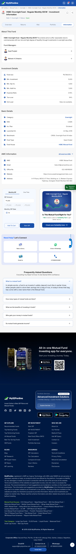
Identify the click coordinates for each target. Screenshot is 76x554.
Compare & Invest (34, 460)
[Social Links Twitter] (15, 410)
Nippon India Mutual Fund (32, 515)
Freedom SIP (32, 433)
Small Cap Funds (10, 523)
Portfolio (53, 25)
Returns (23, 25)
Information (67, 25)
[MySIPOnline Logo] (10, 3)
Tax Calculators (33, 456)
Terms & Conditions (58, 453)
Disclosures (56, 466)
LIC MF (22, 509)
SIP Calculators (33, 453)
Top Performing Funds (12, 433)
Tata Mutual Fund (30, 513)
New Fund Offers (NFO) (36, 436)
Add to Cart (11, 225)
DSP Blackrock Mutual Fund (36, 509)
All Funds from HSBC (65, 154)
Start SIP (27, 225)
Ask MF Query (56, 436)
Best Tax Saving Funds (12, 440)
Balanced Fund (55, 521)
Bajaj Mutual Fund (41, 502)
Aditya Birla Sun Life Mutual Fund (30, 506)
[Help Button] (72, 545)
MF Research (8, 456)
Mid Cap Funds (23, 523)
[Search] (64, 3)
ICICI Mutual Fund (27, 502)
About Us (55, 426)
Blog (6, 453)
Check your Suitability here (55, 225)
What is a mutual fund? (13, 281)
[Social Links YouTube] (20, 410)
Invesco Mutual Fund (11, 509)
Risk (38, 25)
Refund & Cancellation (59, 460)
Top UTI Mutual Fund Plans (13, 513)
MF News (7, 463)
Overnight (15, 18)
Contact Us (55, 440)
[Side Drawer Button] (72, 3)
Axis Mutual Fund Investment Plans (16, 511)
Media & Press (56, 433)
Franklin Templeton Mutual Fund (41, 511)
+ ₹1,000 (8, 205)
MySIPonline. (36, 529)
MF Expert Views (10, 460)
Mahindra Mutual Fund (12, 504)
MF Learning (8, 466)
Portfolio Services (34, 443)
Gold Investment (33, 440)
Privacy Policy (56, 456)
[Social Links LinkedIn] (10, 410)
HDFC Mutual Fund (10, 506)
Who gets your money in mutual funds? (19, 315)
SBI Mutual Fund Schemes (13, 515)
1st (9, 212)
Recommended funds (11, 426)
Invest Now (38, 549)
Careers (54, 443)
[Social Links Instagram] (25, 410)
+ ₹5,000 (27, 205)
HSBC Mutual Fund (65, 144)
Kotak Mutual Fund (44, 513)
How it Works (32, 463)
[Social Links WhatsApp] (30, 410)
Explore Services (45, 405)
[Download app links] (45, 362)
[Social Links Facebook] (5, 410)
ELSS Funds (33, 521)
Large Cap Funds (21, 521)
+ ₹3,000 (18, 205)
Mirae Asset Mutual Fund (49, 504)
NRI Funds (7, 443)
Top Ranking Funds (10, 430)
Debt (8, 18)
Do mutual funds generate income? (18, 323)
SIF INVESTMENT (34, 430)
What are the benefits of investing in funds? (20, 307)
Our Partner (56, 430)
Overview (8, 25)
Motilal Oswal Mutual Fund (30, 504)
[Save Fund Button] (67, 13)
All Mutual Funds (10, 436)
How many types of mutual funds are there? (21, 299)
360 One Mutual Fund (56, 502)
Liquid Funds (43, 521)
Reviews (31, 466)
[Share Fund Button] (72, 13)
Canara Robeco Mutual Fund (53, 506)
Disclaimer (55, 463)
